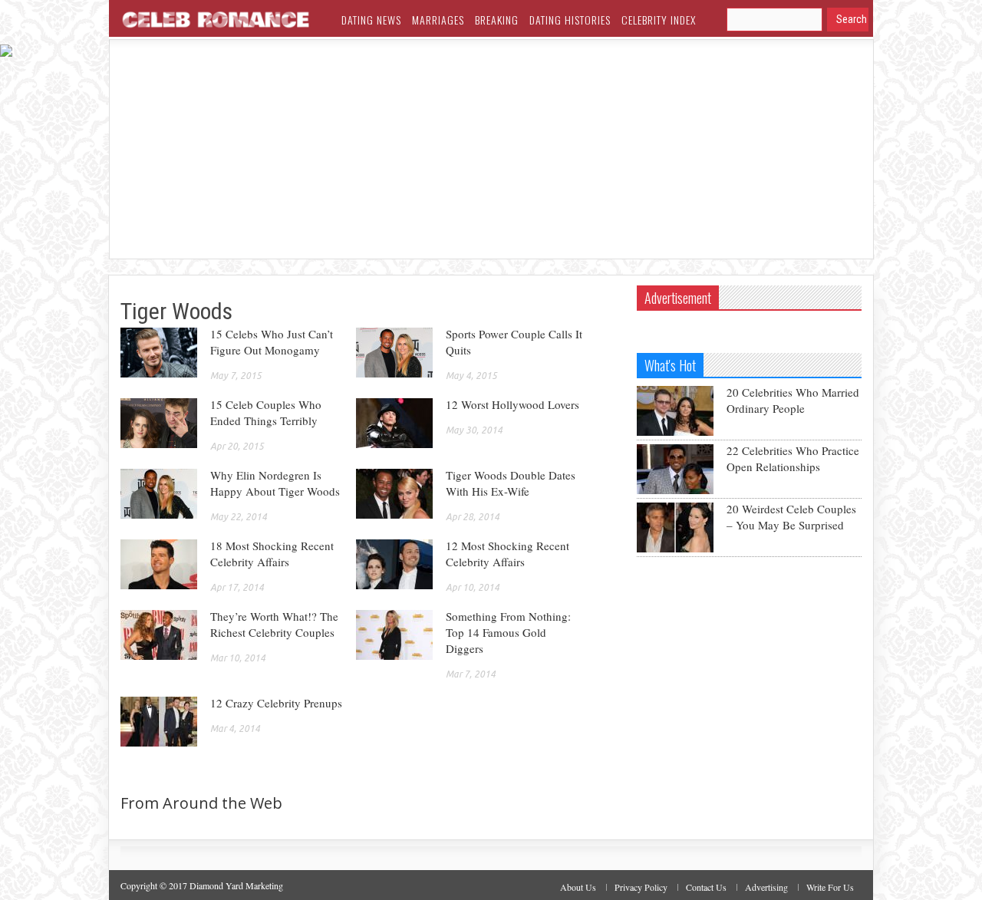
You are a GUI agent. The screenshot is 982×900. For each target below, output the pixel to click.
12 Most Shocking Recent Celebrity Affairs (507, 553)
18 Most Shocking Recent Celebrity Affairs (272, 553)
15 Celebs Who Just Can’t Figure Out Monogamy (271, 342)
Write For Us (830, 887)
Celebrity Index (658, 20)
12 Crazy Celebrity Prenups (276, 702)
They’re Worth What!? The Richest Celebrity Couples (274, 624)
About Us (578, 887)
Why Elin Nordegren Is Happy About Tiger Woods (275, 483)
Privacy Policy (641, 887)
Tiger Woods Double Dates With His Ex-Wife (510, 483)
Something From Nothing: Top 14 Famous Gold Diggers (508, 632)
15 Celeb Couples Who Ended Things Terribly (265, 412)
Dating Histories (570, 20)
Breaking (497, 20)
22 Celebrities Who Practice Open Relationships (793, 458)
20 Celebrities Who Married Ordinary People (793, 400)
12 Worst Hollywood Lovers (512, 404)
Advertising (766, 887)
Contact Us (706, 887)
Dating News (371, 20)
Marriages (438, 20)
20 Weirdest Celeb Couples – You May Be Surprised (791, 516)
